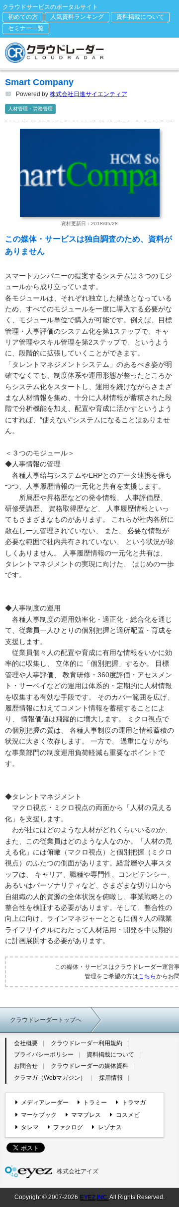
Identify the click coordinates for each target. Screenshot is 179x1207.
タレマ (30, 1127)
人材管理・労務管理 (30, 108)
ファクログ (68, 1127)
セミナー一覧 (26, 28)
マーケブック (39, 1114)
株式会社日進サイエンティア (88, 94)
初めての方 (23, 16)
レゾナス (109, 1127)
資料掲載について (140, 16)
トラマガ (133, 1102)
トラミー (95, 1102)
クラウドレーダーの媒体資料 (89, 1065)
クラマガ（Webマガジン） (50, 1077)
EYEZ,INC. (94, 1197)
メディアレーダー (45, 1102)
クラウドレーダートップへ (46, 1019)
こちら (147, 976)
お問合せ (26, 1065)
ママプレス (86, 1114)
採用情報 (111, 1077)
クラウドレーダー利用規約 (86, 1043)
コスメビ (127, 1114)
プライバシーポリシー (44, 1054)
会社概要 (26, 1043)
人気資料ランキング (77, 16)
